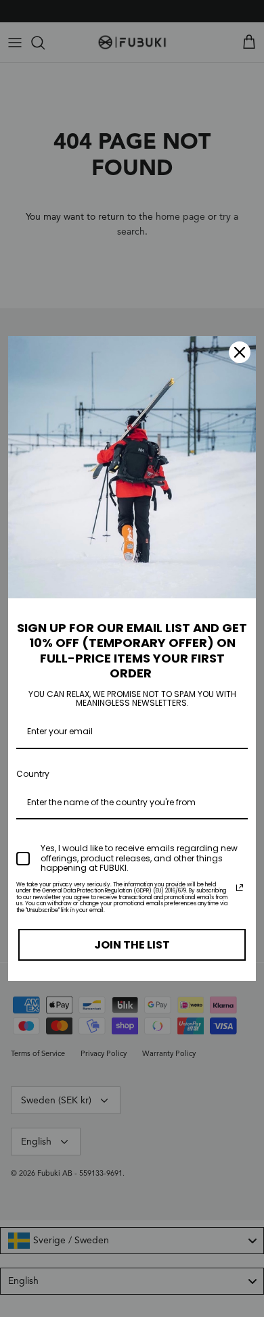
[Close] (239, 352)
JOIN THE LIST (132, 945)
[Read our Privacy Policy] (240, 888)
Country (32, 774)
